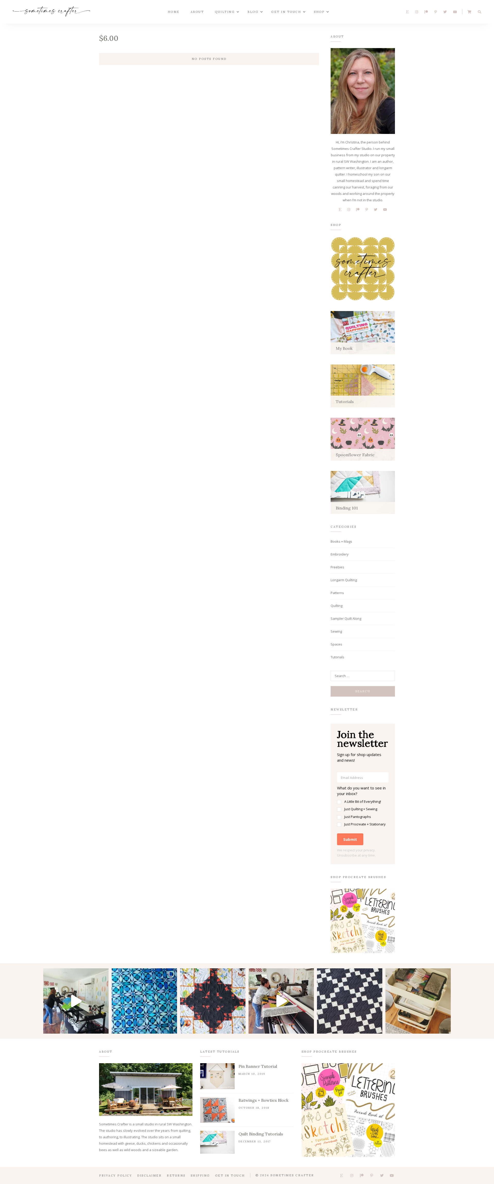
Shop (319, 12)
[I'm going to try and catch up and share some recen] (349, 1001)
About (197, 12)
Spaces (336, 644)
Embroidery (340, 554)
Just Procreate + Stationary (365, 824)
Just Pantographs (357, 816)
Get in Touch (286, 12)
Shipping (200, 1175)
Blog (253, 12)
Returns (176, 1175)
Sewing (336, 631)
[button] (363, 806)
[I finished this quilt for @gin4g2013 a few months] (144, 1001)
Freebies (337, 567)
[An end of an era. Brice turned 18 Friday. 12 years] (418, 1001)
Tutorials (337, 657)
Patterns (337, 592)
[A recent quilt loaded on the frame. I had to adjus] (76, 1001)
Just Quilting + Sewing (360, 809)
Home (174, 12)
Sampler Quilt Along (346, 618)
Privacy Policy (115, 1175)
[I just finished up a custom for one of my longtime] (212, 1001)
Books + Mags (341, 541)
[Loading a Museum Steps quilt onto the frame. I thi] (281, 1001)
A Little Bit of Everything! (362, 801)
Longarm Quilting (344, 580)
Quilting (225, 12)
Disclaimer (149, 1175)
